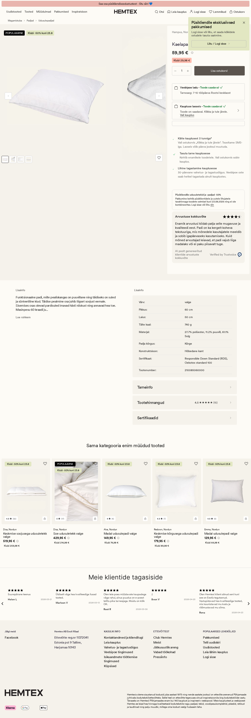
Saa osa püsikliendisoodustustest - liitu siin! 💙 (125, 3)
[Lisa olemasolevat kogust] (187, 70)
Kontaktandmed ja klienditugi (123, 637)
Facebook (11, 637)
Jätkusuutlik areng (165, 647)
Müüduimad (43, 11)
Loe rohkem (23, 317)
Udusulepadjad (46, 20)
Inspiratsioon (79, 11)
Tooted (29, 11)
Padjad (30, 20)
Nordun (188, 32)
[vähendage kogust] (175, 70)
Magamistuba (15, 20)
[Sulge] (244, 22)
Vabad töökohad (164, 652)
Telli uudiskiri (211, 642)
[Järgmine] (159, 95)
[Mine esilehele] (125, 12)
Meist (157, 642)
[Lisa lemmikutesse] (159, 157)
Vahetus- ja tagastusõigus (121, 647)
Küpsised (110, 666)
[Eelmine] (8, 95)
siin (212, 204)
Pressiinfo (160, 657)
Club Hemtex (162, 637)
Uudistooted (13, 11)
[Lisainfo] (191, 53)
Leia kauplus (112, 642)
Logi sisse (209, 657)
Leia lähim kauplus (215, 652)
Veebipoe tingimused (118, 652)
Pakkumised (61, 11)
